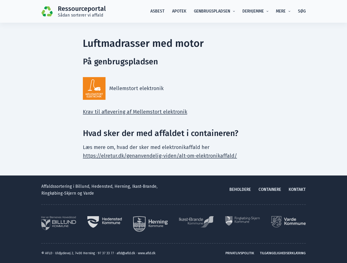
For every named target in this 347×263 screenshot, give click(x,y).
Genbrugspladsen (212, 11)
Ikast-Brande (144, 186)
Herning (122, 186)
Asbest (157, 11)
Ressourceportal (82, 9)
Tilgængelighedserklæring (283, 253)
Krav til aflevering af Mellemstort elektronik (135, 112)
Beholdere (240, 189)
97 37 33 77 (106, 253)
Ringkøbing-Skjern (58, 193)
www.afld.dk (147, 253)
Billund (82, 186)
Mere (281, 11)
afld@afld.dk (126, 253)
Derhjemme (253, 11)
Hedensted (101, 186)
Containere (269, 189)
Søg (302, 11)
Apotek (179, 11)
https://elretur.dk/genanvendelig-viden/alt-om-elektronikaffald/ (160, 156)
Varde (88, 193)
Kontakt (297, 189)
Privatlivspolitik (239, 253)
